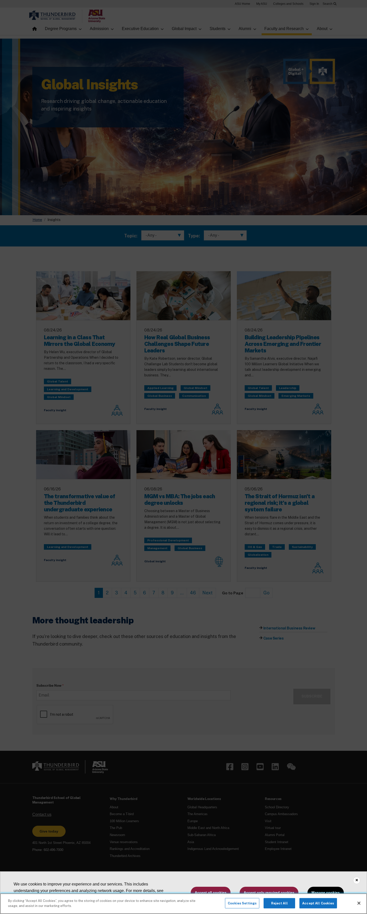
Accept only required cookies (269, 893)
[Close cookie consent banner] (356, 880)
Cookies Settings (242, 903)
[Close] (358, 903)
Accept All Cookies (318, 903)
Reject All (279, 903)
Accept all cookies (211, 893)
